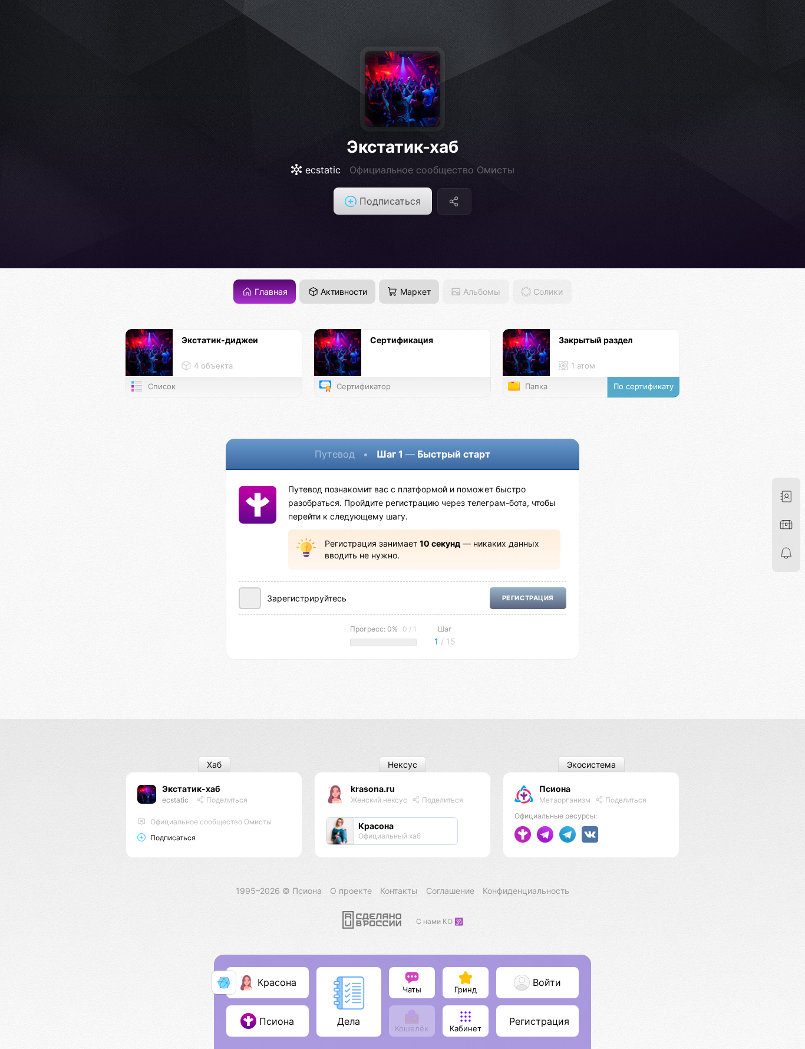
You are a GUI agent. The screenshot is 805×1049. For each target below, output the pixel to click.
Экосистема (591, 764)
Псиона (554, 789)
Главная (270, 292)
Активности (342, 292)
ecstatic (175, 799)
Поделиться (226, 799)
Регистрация (528, 598)
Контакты (399, 891)
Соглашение (450, 891)
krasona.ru (373, 789)
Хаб (214, 764)
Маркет (414, 292)
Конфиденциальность (526, 891)
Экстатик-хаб (402, 147)
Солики (547, 292)
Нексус (402, 764)
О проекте (351, 891)
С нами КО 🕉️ (439, 921)
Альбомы (480, 292)
